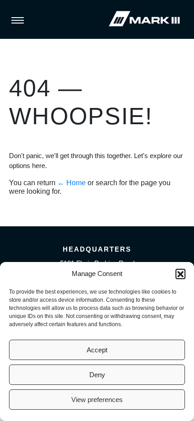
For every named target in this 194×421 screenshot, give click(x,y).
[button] (180, 273)
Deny (97, 375)
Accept (97, 350)
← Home (71, 183)
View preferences (97, 399)
